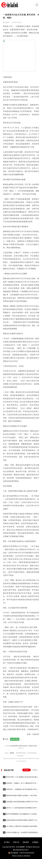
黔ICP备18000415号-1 (21, 850)
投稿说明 (26, 842)
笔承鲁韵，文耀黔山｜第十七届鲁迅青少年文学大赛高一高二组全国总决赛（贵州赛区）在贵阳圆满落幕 (20, 783)
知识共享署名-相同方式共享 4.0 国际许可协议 (23, 746)
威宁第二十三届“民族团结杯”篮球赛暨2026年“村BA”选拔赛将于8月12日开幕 (21, 808)
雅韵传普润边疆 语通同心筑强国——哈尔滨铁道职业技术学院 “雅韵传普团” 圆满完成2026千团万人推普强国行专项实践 (21, 796)
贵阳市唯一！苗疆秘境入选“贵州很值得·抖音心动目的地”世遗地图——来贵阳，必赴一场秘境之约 (21, 790)
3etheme (27, 856)
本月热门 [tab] (26, 770)
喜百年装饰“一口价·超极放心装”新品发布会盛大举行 (20, 777)
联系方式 (16, 842)
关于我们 (7, 842)
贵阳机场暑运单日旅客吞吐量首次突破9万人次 (20, 820)
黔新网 (12, 753)
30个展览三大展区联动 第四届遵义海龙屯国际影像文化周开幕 (21, 827)
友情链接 (35, 842)
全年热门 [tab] (34, 770)
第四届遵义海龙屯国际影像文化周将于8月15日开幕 (21, 802)
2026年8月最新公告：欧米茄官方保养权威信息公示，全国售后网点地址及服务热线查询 (20, 833)
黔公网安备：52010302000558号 (22, 853)
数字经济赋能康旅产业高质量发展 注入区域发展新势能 (20, 814)
